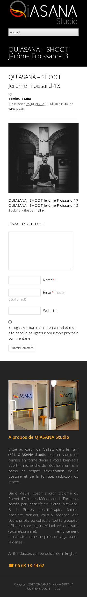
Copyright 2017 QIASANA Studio (36, 584)
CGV (57, 589)
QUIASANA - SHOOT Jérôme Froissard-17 (43, 200)
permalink (37, 210)
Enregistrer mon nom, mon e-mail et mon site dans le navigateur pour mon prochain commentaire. (43, 333)
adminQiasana (19, 99)
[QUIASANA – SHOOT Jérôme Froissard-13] (43, 191)
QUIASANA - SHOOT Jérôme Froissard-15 (43, 205)
